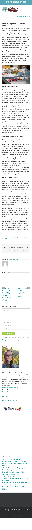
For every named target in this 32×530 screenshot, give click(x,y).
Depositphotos (21, 510)
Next (26, 16)
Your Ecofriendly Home (8, 394)
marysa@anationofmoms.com (10, 387)
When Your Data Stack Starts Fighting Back (23, 291)
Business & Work (21, 237)
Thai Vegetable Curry (8, 476)
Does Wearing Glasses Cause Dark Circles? (15, 482)
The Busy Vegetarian (7, 392)
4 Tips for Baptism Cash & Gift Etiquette (14, 461)
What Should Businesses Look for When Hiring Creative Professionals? (8, 293)
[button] (3, 288)
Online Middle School (8, 400)
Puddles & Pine (6, 396)
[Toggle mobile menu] (29, 7)
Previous (21, 16)
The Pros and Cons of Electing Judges (13, 485)
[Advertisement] (16, 435)
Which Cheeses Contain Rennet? (12, 459)
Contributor (6, 237)
